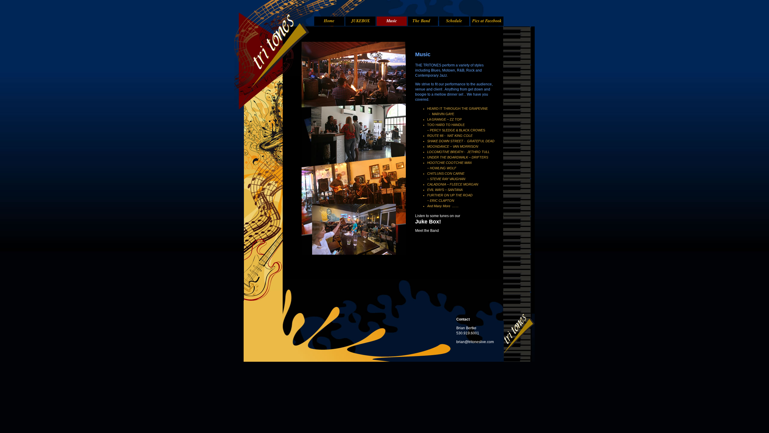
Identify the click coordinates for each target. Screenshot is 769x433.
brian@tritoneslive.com (475, 342)
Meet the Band (427, 231)
